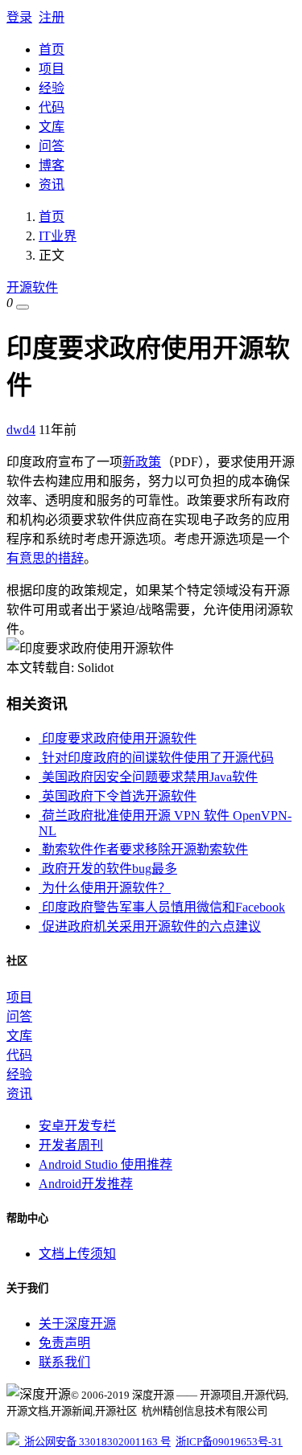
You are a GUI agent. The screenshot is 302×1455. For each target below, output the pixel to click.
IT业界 (58, 236)
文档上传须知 (77, 1253)
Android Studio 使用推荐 (105, 1164)
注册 (51, 17)
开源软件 (32, 287)
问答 (51, 146)
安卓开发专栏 (77, 1126)
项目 (51, 69)
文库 (51, 126)
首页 (51, 49)
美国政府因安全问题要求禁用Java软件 (148, 777)
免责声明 (64, 1343)
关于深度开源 (77, 1323)
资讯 (51, 184)
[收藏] (22, 307)
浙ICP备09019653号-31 (229, 1442)
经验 (51, 88)
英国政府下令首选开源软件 (118, 796)
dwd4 (20, 429)
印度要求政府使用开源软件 (118, 738)
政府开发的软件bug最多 (108, 868)
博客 (51, 165)
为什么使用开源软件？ (105, 888)
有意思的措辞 (45, 558)
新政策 (141, 462)
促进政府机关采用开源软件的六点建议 (150, 926)
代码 (51, 107)
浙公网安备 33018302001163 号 (95, 1442)
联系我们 (64, 1362)
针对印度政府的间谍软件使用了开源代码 (156, 757)
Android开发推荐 (86, 1184)
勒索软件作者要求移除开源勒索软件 (143, 849)
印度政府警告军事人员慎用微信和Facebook (162, 907)
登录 (19, 17)
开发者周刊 (71, 1145)
